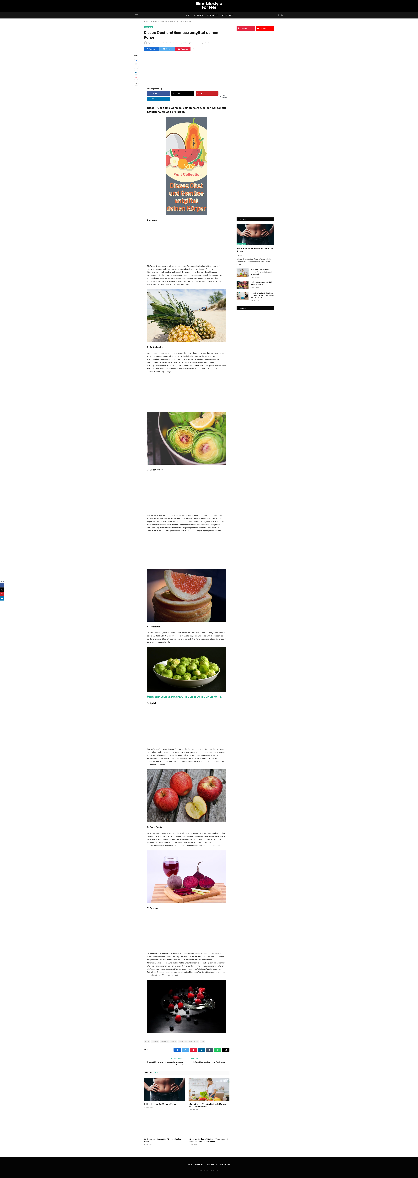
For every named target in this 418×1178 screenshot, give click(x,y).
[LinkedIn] (136, 72)
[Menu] (136, 15)
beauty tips (227, 15)
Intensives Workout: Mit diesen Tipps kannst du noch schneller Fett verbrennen (209, 1140)
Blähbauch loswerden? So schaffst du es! (161, 1104)
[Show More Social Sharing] (193, 49)
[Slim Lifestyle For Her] (209, 6)
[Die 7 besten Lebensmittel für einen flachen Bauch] (164, 1124)
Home (187, 15)
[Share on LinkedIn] (2, 598)
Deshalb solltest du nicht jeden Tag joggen (207, 1062)
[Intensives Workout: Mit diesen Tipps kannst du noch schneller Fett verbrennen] (209, 1124)
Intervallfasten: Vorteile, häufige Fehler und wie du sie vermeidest (207, 1105)
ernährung (164, 1041)
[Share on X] (2, 590)
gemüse (173, 1041)
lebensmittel (193, 1041)
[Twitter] (136, 67)
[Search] (282, 15)
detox (147, 1041)
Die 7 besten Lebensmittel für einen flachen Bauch (162, 1140)
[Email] (136, 83)
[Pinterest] (136, 78)
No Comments (195, 43)
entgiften (155, 1041)
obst (202, 1041)
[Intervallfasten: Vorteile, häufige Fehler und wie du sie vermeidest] (209, 1089)
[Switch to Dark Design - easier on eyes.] (278, 15)
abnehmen (198, 15)
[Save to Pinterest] (2, 594)
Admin (152, 43)
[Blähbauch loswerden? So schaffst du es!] (164, 1089)
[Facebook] (136, 61)
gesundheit (212, 15)
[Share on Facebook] (2, 585)
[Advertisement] (186, 69)
